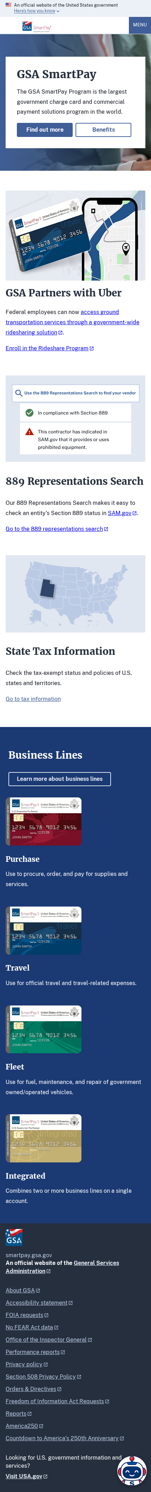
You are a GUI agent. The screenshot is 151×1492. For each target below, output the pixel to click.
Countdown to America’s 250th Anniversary (62, 1438)
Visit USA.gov (24, 1476)
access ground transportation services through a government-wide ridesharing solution (72, 322)
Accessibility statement (36, 1302)
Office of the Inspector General (46, 1339)
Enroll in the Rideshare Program (47, 348)
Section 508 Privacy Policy (41, 1376)
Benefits (103, 129)
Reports (16, 1413)
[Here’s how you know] (75, 8)
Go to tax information (33, 699)
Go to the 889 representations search (54, 529)
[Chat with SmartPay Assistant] (132, 1471)
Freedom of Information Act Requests (55, 1401)
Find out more (45, 129)
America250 (22, 1426)
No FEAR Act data (29, 1327)
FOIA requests (24, 1315)
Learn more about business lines (60, 779)
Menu (140, 24)
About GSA (20, 1290)
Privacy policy (24, 1364)
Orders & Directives (31, 1389)
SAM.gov (119, 513)
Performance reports (33, 1352)
